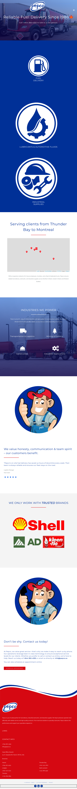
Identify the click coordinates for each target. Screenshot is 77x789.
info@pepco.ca (61, 658)
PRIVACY (51, 782)
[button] (27, 252)
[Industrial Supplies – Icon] (36, 156)
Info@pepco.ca (6, 746)
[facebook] (35, 786)
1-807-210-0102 (6, 770)
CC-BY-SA (59, 271)
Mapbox (67, 271)
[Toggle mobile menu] (74, 10)
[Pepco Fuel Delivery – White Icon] (38, 55)
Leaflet (38, 271)
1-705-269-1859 (6, 776)
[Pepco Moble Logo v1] (9, 703)
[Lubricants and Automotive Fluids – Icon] (36, 101)
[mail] (41, 786)
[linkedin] (38, 786)
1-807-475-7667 (43, 765)
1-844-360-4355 (30, 23)
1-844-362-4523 (6, 765)
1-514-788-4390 (43, 770)
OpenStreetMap (48, 271)
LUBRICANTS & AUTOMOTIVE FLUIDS (38, 147)
